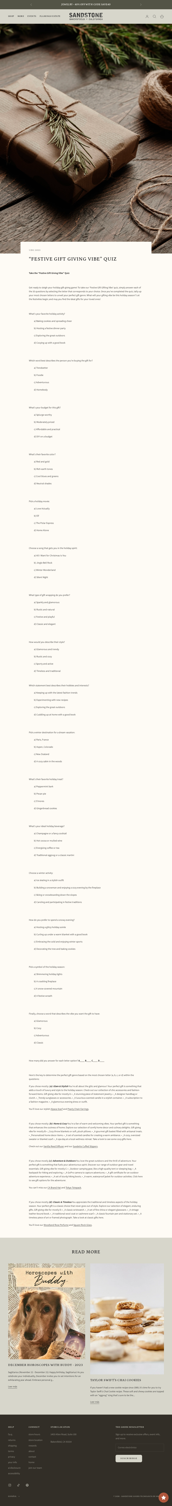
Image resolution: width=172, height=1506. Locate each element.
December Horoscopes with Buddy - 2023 (45, 1365)
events (31, 16)
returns (11, 1440)
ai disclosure (14, 1467)
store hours (34, 1434)
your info (12, 1462)
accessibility (14, 1473)
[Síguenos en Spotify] (27, 1485)
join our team (35, 1467)
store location (35, 1440)
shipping (12, 1445)
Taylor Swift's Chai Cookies (115, 1380)
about (32, 1451)
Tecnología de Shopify (152, 1496)
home (31, 1462)
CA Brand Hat (54, 1187)
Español (12, 1496)
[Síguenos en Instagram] (9, 1485)
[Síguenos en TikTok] (18, 1485)
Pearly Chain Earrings (78, 1108)
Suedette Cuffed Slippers (85, 1146)
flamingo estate (50, 16)
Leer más (12, 1386)
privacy (11, 1456)
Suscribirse (128, 1458)
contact (32, 1456)
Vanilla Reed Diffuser (54, 1146)
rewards (33, 1445)
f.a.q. (10, 1434)
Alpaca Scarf (57, 1108)
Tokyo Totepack (73, 1187)
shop (11, 16)
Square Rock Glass (82, 1224)
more (20, 16)
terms (11, 1451)
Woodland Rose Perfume (56, 1224)
